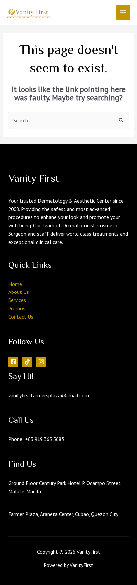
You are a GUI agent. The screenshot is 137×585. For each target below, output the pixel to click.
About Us (18, 292)
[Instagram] (41, 362)
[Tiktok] (27, 362)
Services (17, 300)
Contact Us (20, 316)
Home (15, 284)
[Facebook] (13, 362)
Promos (16, 308)
